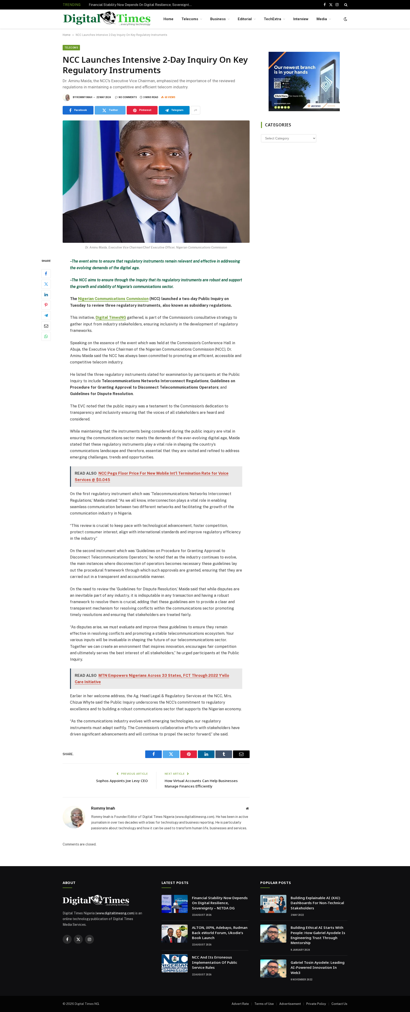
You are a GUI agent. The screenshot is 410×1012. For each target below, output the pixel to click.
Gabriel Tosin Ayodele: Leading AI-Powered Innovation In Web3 (318, 967)
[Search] (345, 5)
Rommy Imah (84, 97)
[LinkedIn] (46, 294)
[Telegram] (46, 315)
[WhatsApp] (46, 336)
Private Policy (316, 1004)
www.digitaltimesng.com (115, 913)
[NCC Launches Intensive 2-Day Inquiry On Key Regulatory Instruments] (156, 181)
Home (168, 19)
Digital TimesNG (111, 317)
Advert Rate (240, 1004)
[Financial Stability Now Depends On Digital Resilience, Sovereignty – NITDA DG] (175, 904)
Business (218, 19)
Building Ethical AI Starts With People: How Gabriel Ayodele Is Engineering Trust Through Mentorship (318, 935)
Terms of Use (264, 1004)
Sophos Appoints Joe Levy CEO (122, 780)
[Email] (46, 325)
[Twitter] (46, 284)
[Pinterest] (46, 305)
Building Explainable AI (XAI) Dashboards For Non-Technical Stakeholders (317, 902)
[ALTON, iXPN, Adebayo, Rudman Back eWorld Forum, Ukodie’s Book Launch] (175, 934)
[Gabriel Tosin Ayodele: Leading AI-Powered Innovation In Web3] (273, 968)
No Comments (128, 97)
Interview (300, 19)
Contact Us (339, 1004)
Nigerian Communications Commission (113, 298)
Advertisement (290, 1004)
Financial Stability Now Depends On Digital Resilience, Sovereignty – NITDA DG (220, 902)
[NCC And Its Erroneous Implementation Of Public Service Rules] (175, 963)
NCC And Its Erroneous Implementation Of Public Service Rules (214, 962)
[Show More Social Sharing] (195, 110)
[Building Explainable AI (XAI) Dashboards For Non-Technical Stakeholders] (273, 904)
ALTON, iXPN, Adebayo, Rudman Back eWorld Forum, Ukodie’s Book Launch (142, 5)
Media (322, 19)
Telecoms (190, 19)
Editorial (245, 19)
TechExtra (272, 19)
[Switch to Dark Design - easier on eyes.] (345, 19)
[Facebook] (46, 273)
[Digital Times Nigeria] (107, 19)
